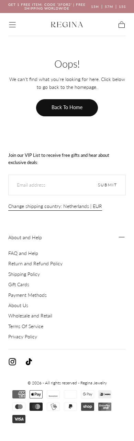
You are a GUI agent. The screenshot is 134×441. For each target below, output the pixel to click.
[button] (12, 25)
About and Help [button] (25, 237)
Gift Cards (18, 284)
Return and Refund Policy (35, 263)
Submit (107, 184)
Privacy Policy (22, 336)
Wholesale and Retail (30, 315)
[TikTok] (28, 361)
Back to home (67, 107)
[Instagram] (12, 361)
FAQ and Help (23, 253)
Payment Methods (27, 295)
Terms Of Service (25, 326)
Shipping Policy (24, 274)
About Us (18, 305)
